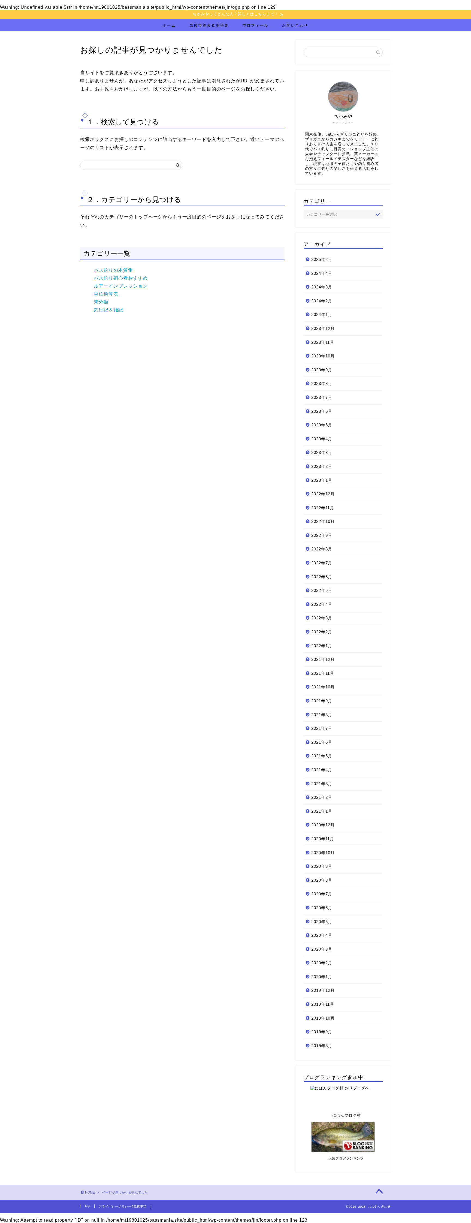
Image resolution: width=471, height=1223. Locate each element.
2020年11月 (322, 838)
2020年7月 (321, 893)
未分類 (101, 302)
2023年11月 (322, 342)
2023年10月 (323, 356)
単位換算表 (106, 294)
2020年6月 (321, 907)
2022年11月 (322, 507)
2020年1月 (321, 976)
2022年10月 (323, 521)
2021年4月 (321, 769)
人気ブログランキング (334, 1158)
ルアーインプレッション (121, 286)
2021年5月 (321, 756)
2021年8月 (321, 714)
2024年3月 (321, 287)
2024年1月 (321, 314)
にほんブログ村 (332, 1115)
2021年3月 (321, 783)
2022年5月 (321, 590)
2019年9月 (321, 1031)
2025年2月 (321, 259)
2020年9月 (321, 866)
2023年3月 (321, 452)
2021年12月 (323, 659)
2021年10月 (323, 687)
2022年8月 (321, 549)
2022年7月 (321, 563)
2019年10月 (323, 1018)
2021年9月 (321, 700)
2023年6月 (321, 411)
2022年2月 (321, 631)
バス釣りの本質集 (113, 270)
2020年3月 (321, 949)
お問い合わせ (295, 25)
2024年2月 (321, 301)
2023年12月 (323, 328)
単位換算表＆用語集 (209, 25)
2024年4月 (321, 273)
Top (87, 1206)
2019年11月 (322, 1004)
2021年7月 (321, 728)
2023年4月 (321, 438)
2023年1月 (321, 480)
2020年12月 (323, 825)
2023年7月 (321, 397)
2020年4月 (321, 935)
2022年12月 (323, 494)
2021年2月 (321, 797)
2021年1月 (321, 811)
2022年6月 (321, 576)
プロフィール (255, 25)
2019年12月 (323, 990)
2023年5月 (321, 425)
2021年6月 (321, 742)
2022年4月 (321, 604)
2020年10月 (323, 852)
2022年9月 (321, 535)
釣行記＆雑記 (108, 309)
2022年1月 (321, 645)
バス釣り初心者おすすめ (121, 278)
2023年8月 (321, 383)
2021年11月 (322, 673)
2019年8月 (321, 1045)
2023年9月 (321, 369)
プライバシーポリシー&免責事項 (123, 1206)
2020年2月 (321, 962)
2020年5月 (321, 921)
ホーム (169, 25)
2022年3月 (321, 618)
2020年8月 (321, 880)
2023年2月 (321, 466)
